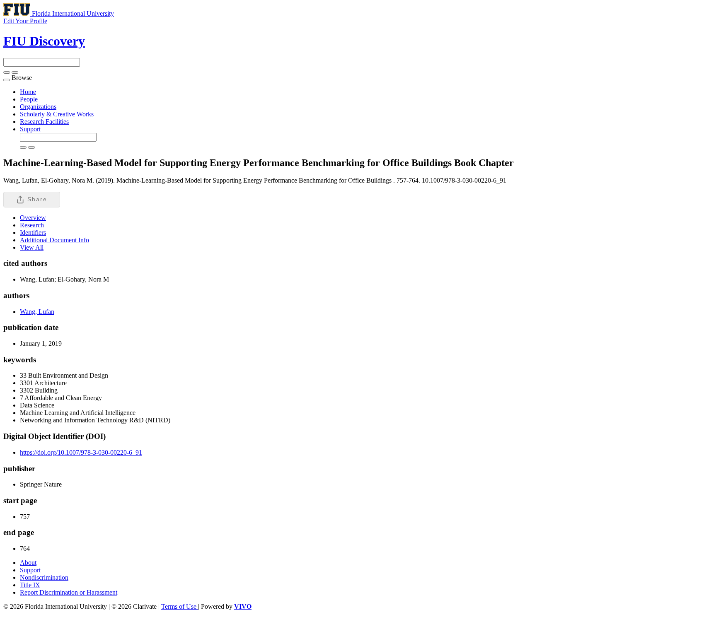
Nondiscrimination (44, 577)
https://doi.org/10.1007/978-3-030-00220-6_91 (81, 452)
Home (28, 91)
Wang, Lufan (37, 311)
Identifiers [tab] (33, 232)
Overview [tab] (33, 217)
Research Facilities (44, 121)
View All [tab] (32, 247)
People (29, 99)
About (28, 562)
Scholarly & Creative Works (57, 114)
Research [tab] (32, 225)
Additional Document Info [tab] (54, 239)
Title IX (30, 584)
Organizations (38, 106)
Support (30, 129)
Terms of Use (179, 606)
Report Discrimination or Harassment (68, 592)
